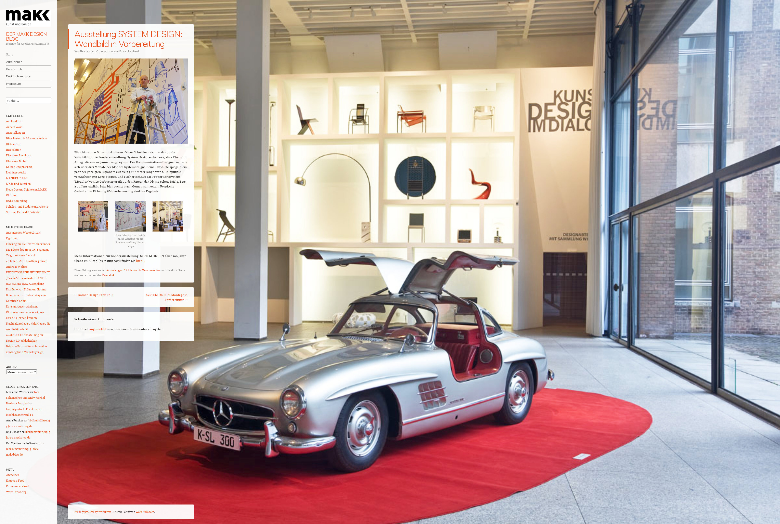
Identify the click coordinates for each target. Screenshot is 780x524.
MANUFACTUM (16, 178)
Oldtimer (12, 195)
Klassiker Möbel (16, 161)
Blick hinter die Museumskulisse (142, 270)
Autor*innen (14, 62)
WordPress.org (16, 492)
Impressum (13, 84)
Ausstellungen (114, 270)
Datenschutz (14, 69)
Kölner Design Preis (19, 167)
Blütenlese (13, 144)
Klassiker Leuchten (18, 155)
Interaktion (13, 150)
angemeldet (97, 329)
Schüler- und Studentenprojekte (27, 206)
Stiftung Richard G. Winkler (23, 212)
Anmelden (13, 475)
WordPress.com (145, 511)
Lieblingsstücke (16, 172)
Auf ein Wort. (14, 127)
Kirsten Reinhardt (129, 51)
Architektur (14, 121)
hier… (140, 261)
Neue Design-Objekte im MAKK (26, 189)
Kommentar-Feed (17, 486)
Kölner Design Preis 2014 (93, 295)
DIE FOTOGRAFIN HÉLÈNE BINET (28, 272)
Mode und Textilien (18, 184)
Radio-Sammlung (16, 201)
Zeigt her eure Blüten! (20, 255)
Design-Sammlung (18, 76)
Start (9, 54)
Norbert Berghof (17, 403)
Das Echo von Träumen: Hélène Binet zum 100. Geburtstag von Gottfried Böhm (26, 295)
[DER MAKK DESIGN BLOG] (28, 18)
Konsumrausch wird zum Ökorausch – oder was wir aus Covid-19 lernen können (25, 312)
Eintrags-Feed (15, 480)
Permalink (108, 275)
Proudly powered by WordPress (92, 511)
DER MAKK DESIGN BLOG (26, 36)
